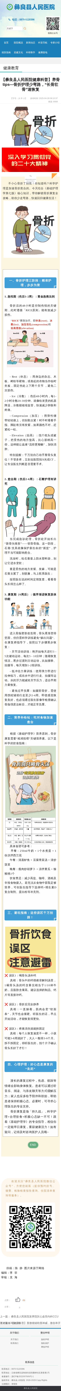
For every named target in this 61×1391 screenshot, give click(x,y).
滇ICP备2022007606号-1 (22, 1376)
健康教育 (11, 68)
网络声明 (45, 1347)
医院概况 (18, 42)
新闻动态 (30, 42)
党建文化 (18, 52)
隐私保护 (45, 1343)
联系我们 (14, 1343)
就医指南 (6, 52)
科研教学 (30, 52)
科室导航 (42, 42)
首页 (6, 42)
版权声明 (45, 1339)
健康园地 (42, 52)
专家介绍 (55, 42)
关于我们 (14, 1339)
